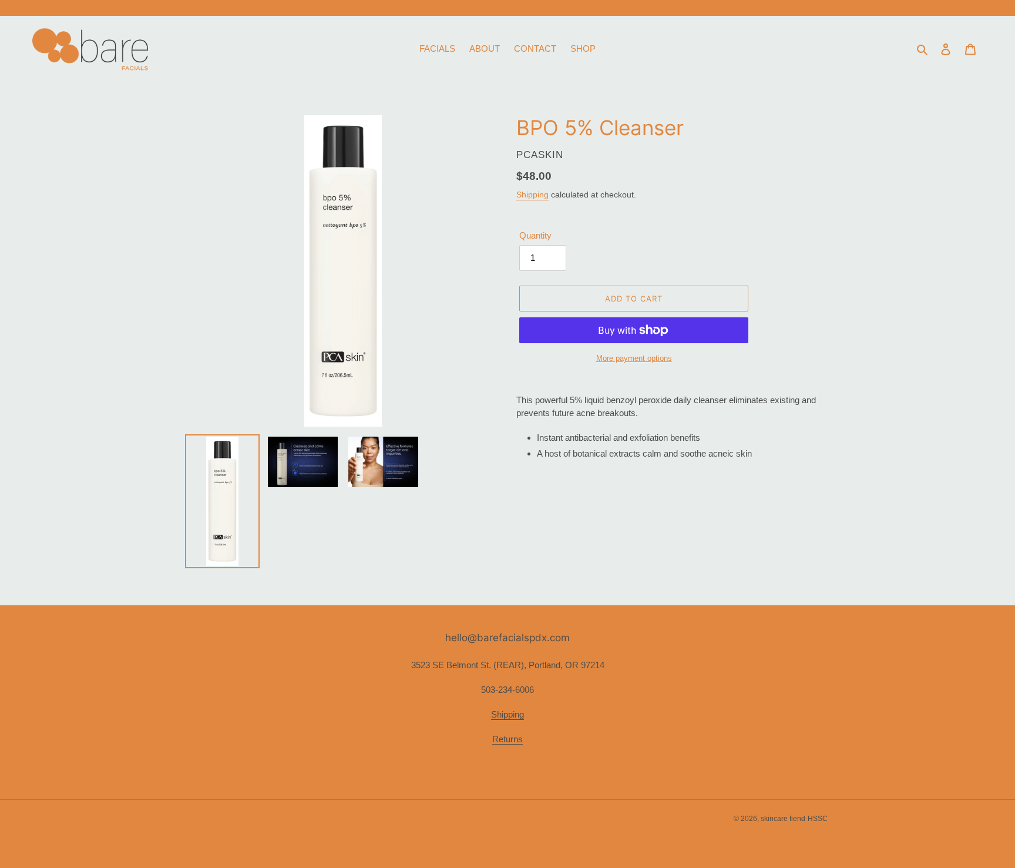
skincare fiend (783, 819)
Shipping (532, 194)
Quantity (535, 235)
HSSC (818, 819)
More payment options (634, 358)
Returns (507, 739)
